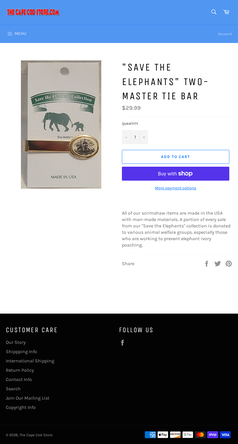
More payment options (175, 188)
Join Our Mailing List (27, 398)
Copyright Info (21, 407)
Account (225, 34)
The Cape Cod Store (36, 435)
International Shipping (30, 361)
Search (13, 388)
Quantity (130, 124)
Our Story (16, 342)
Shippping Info (21, 351)
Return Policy (20, 370)
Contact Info (19, 379)
